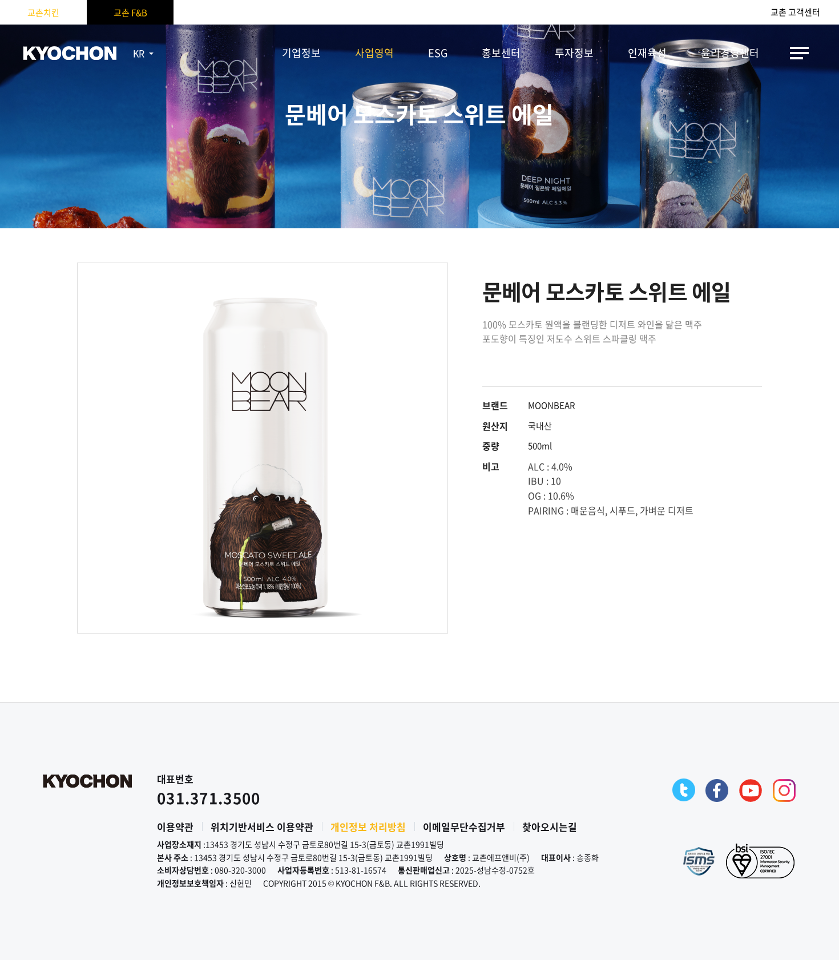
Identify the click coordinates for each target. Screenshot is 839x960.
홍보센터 (501, 52)
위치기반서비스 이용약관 (262, 827)
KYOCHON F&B (69, 53)
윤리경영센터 (730, 52)
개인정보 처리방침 (368, 827)
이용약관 (175, 827)
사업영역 (374, 52)
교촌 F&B (130, 12)
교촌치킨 (43, 12)
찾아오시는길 (549, 827)
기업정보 (301, 52)
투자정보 (574, 52)
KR (138, 53)
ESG (437, 52)
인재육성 (647, 52)
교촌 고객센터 (795, 12)
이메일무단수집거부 (464, 827)
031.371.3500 (209, 798)
